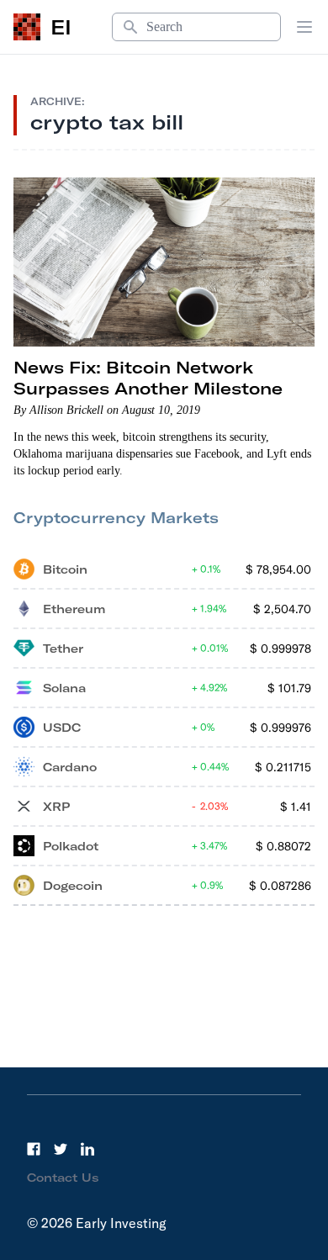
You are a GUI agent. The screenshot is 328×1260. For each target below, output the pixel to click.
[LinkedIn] (87, 1149)
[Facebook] (33, 1149)
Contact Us (63, 1177)
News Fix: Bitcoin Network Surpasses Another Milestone (148, 378)
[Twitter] (60, 1149)
